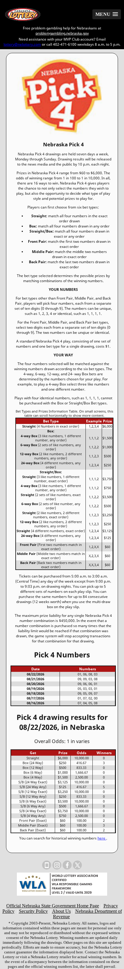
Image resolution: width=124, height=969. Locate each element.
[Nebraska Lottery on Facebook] (67, 865)
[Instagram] (56, 865)
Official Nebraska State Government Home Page (52, 905)
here (102, 838)
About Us (61, 911)
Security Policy (33, 911)
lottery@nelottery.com (22, 44)
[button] (106, 14)
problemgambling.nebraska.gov (62, 33)
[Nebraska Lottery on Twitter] (77, 865)
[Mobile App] (46, 865)
